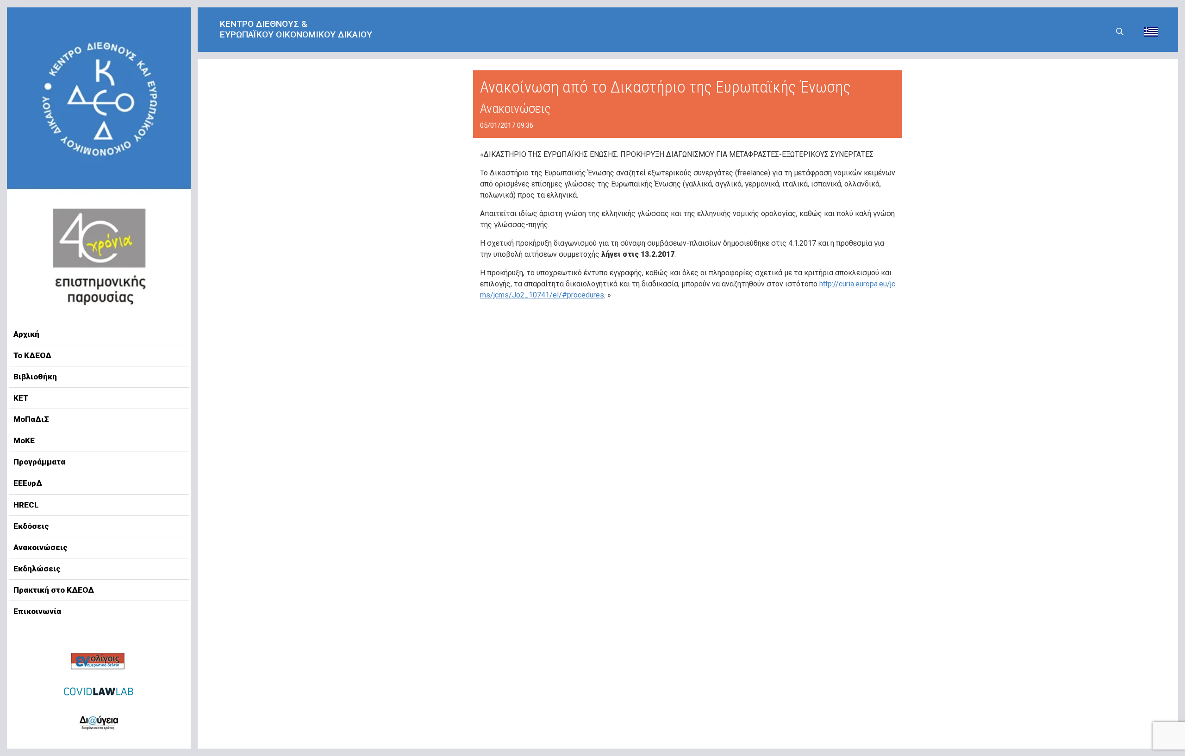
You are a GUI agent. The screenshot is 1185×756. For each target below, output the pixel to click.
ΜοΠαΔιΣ (31, 419)
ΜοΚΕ (24, 440)
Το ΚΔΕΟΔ (32, 355)
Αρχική (26, 334)
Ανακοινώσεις (40, 547)
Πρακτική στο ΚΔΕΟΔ (53, 590)
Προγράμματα (39, 461)
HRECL (26, 504)
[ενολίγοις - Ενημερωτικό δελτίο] (98, 662)
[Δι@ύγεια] (98, 721)
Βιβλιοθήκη (35, 376)
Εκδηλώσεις (37, 568)
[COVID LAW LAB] (98, 691)
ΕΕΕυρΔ (27, 483)
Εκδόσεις (31, 526)
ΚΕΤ (20, 398)
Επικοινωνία (37, 611)
